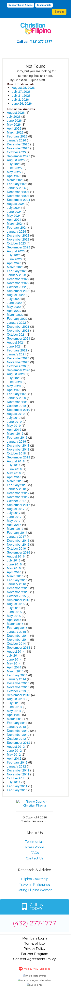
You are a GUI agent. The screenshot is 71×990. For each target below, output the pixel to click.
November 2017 (18, 497)
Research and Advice (20, 5)
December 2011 (18, 770)
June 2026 (14, 120)
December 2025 (18, 144)
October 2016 (16, 548)
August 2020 (16, 374)
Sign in (59, 11)
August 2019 (16, 413)
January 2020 (16, 397)
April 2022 (14, 310)
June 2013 (14, 707)
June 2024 (14, 211)
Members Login (34, 938)
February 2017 (17, 532)
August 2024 (16, 203)
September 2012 (18, 742)
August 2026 (16, 112)
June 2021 (14, 346)
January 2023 (16, 275)
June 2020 (14, 382)
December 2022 (18, 279)
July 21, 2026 (21, 95)
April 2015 (14, 619)
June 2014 (14, 659)
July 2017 (14, 512)
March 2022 (15, 314)
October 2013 (16, 691)
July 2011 (14, 782)
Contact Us (34, 858)
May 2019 (14, 425)
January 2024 (16, 231)
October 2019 (16, 405)
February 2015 (17, 627)
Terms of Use (34, 943)
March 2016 (15, 576)
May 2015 (14, 615)
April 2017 (14, 524)
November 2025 (18, 148)
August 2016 (16, 556)
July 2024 (14, 207)
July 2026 (14, 116)
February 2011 (17, 786)
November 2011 (18, 774)
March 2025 (15, 180)
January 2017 (16, 536)
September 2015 (18, 600)
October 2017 (16, 500)
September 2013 (18, 695)
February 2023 (17, 271)
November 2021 (18, 330)
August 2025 (16, 160)
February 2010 (17, 790)
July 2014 (14, 655)
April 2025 (14, 176)
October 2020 (16, 366)
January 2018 (16, 489)
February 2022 (17, 318)
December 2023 (18, 235)
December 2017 (18, 493)
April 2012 (14, 758)
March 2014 (15, 671)
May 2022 (14, 306)
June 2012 (14, 750)
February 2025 (17, 183)
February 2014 (17, 675)
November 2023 (18, 239)
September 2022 (18, 290)
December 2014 (18, 635)
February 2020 (17, 393)
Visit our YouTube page (37, 968)
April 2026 (14, 128)
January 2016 (16, 584)
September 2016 (18, 552)
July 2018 (14, 465)
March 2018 (15, 481)
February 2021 (17, 350)
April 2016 (14, 572)
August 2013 (16, 699)
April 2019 (14, 429)
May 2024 (14, 215)
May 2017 (14, 520)
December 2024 (18, 191)
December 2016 (18, 540)
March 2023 (15, 267)
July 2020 (14, 378)
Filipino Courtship (34, 879)
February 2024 (17, 227)
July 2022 (14, 298)
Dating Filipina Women (34, 890)
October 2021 (16, 334)
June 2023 (14, 259)
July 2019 (14, 417)
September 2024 (18, 199)
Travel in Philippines (34, 884)
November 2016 (18, 544)
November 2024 (18, 195)
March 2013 (15, 718)
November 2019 (18, 401)
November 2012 (18, 734)
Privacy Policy (34, 949)
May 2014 (14, 663)
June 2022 (14, 302)
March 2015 (15, 623)
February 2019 (17, 437)
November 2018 (18, 449)
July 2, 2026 (20, 99)
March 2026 (15, 132)
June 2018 (14, 469)
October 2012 (16, 738)
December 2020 (18, 358)
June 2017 (14, 516)
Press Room (34, 847)
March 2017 (15, 528)
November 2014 (18, 639)
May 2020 (14, 386)
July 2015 (14, 607)
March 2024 (15, 223)
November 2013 (18, 687)
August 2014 (16, 651)
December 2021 (18, 326)
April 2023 (14, 263)
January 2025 (16, 187)
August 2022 (16, 294)
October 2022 (16, 286)
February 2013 (17, 722)
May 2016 (14, 568)
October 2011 (16, 778)
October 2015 (16, 596)
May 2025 (14, 172)
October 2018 (16, 453)
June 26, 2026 (22, 103)
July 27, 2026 (21, 91)
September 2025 (18, 156)
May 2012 (14, 754)
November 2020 (18, 362)
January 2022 (16, 322)
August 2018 (16, 461)
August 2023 (16, 251)
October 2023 (16, 243)
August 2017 (16, 508)
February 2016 (17, 580)
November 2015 (18, 592)
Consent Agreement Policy (34, 959)
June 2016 (14, 564)
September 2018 (18, 457)
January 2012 (16, 766)
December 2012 (18, 730)
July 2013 (14, 703)
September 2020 (18, 370)
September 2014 (18, 647)
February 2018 (17, 485)
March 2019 (15, 433)
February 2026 (17, 136)
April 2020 (14, 390)
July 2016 (14, 560)
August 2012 (16, 746)
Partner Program (34, 954)
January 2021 (16, 354)
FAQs (35, 853)
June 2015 (14, 611)
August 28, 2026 (23, 87)
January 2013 (16, 726)
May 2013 (14, 710)
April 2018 (14, 477)
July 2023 (14, 255)
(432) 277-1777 (41, 41)
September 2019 (18, 409)
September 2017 (18, 504)
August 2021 (16, 342)
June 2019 (14, 421)
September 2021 (18, 338)
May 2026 (14, 124)
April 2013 (14, 714)
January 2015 (16, 631)
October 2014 (16, 643)
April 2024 (14, 219)
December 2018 (18, 445)
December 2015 (18, 588)
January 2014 (16, 679)
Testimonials (44, 5)
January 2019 (16, 441)
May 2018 (14, 473)
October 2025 (16, 152)
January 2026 (16, 140)
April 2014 (14, 667)
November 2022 (18, 283)
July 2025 (14, 164)
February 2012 (17, 762)
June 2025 (14, 168)
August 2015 (16, 603)
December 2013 (18, 683)
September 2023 (18, 247)
